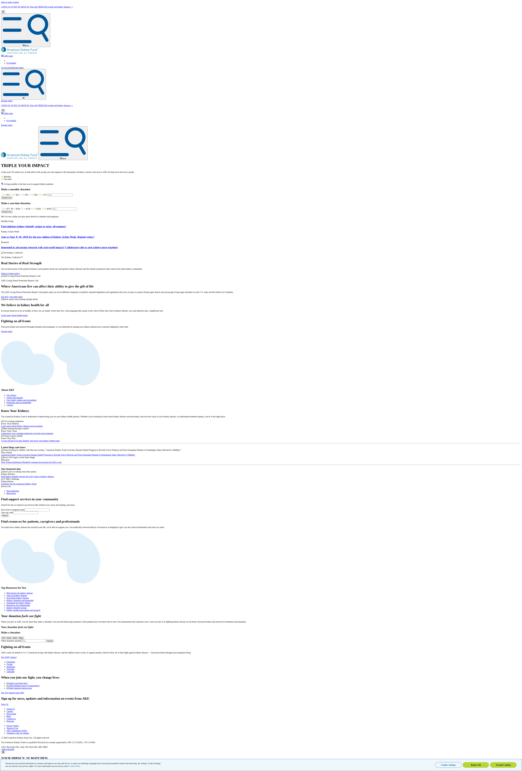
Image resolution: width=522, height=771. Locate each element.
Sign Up (4, 704)
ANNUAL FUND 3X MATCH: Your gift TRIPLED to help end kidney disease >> (37, 7)
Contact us (11, 719)
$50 (36, 195)
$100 (18, 209)
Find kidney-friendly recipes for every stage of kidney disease (27, 476)
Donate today (18, 67)
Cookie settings (448, 765)
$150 (28, 209)
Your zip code (7, 512)
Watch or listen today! (10, 273)
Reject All (476, 765)
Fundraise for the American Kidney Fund (18, 484)
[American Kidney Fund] (19, 53)
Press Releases (13, 491)
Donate (50, 641)
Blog (9, 716)
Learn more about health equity (14, 315)
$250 (38, 209)
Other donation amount (11, 641)
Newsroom (11, 714)
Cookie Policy (74, 766)
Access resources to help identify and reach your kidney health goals (30, 441)
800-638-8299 (8, 749)
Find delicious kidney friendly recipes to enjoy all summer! (33, 226)
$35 (26, 195)
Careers (10, 711)
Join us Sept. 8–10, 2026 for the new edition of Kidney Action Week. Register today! (47, 237)
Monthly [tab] (7, 177)
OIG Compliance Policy (17, 731)
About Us (11, 709)
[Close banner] (3, 11)
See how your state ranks (12, 297)
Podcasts (10, 721)
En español (11, 63)
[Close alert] (3, 752)
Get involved (6, 67)
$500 (49, 209)
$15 (8, 195)
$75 (45, 195)
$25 (17, 195)
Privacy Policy (13, 726)
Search (5, 516)
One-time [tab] (7, 179)
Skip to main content (10, 2)
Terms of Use (12, 728)
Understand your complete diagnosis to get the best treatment (27, 433)
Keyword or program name (12, 510)
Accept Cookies (503, 765)
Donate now (6, 198)
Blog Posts (11, 493)
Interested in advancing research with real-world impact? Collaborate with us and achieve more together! (59, 247)
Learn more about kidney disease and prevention (22, 426)
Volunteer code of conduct (18, 733)
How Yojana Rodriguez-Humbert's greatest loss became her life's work (31, 462)
